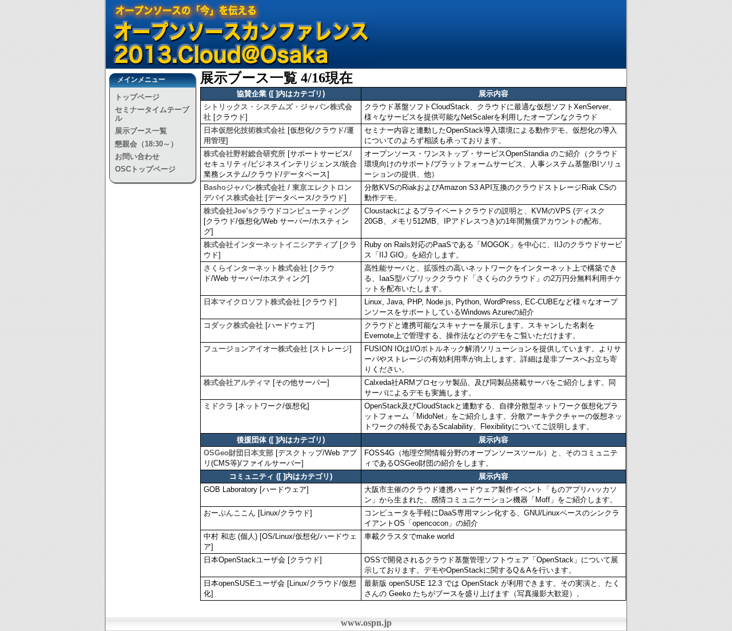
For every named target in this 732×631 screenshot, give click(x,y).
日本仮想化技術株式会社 (244, 130)
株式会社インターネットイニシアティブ (270, 244)
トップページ (137, 97)
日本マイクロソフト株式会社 (252, 301)
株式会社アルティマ (237, 382)
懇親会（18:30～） (146, 144)
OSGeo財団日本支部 (238, 453)
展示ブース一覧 (141, 130)
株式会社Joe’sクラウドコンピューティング (276, 211)
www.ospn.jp (366, 623)
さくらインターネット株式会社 (256, 268)
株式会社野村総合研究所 (244, 153)
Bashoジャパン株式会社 (244, 187)
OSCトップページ (145, 169)
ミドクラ (218, 406)
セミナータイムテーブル (152, 113)
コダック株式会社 (233, 325)
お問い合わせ (137, 156)
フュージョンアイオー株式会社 (256, 348)
